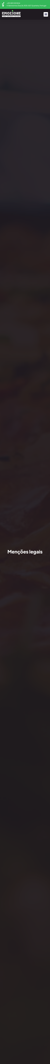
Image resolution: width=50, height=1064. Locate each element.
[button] (46, 14)
